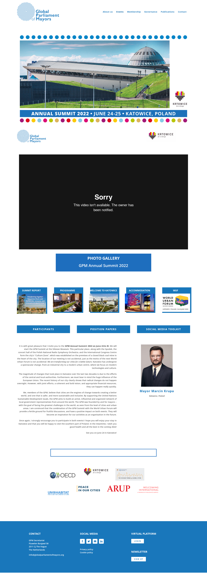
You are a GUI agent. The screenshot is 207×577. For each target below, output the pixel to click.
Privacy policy (86, 549)
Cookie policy (86, 552)
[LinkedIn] (101, 541)
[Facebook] (82, 541)
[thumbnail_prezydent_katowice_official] (157, 345)
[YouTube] (95, 541)
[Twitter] (88, 541)
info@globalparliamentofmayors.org (46, 555)
